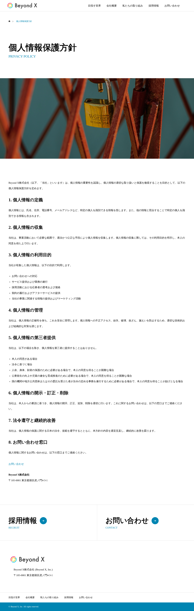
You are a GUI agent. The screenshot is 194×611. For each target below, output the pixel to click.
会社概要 (112, 5)
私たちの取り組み (132, 5)
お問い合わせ (172, 5)
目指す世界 (94, 5)
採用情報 (154, 5)
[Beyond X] (22, 5)
